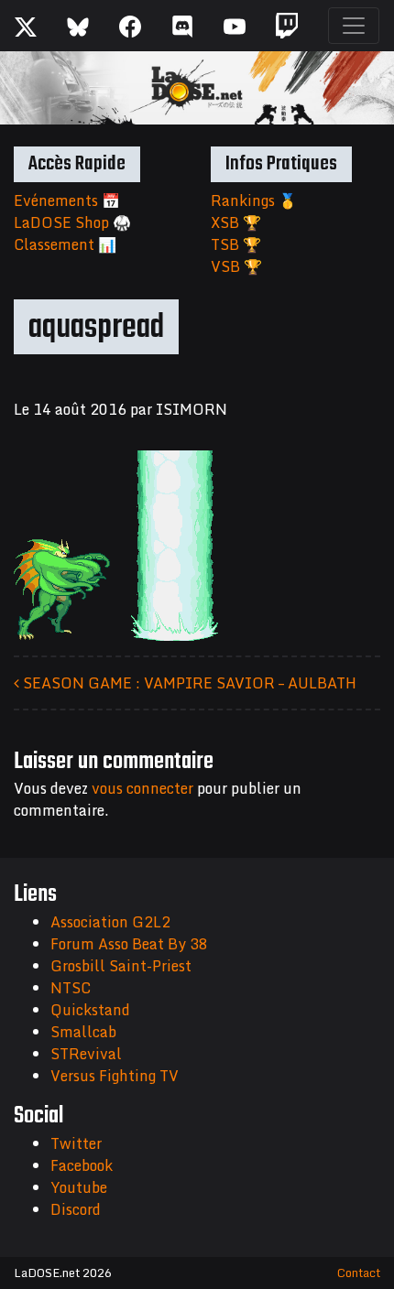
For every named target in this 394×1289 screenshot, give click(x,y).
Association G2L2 (110, 922)
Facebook (81, 1165)
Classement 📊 (65, 244)
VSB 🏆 (236, 266)
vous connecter (142, 788)
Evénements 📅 (67, 200)
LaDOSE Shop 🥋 (72, 222)
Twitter (76, 1143)
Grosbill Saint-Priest (121, 966)
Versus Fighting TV (114, 1076)
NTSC (70, 988)
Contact (358, 1272)
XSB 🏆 (236, 222)
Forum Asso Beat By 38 (129, 944)
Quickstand (90, 1010)
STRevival (86, 1054)
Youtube (78, 1187)
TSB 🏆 (236, 244)
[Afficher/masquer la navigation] (353, 25)
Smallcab (83, 1032)
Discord (75, 1209)
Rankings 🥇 (254, 200)
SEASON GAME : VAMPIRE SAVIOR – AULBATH (187, 683)
